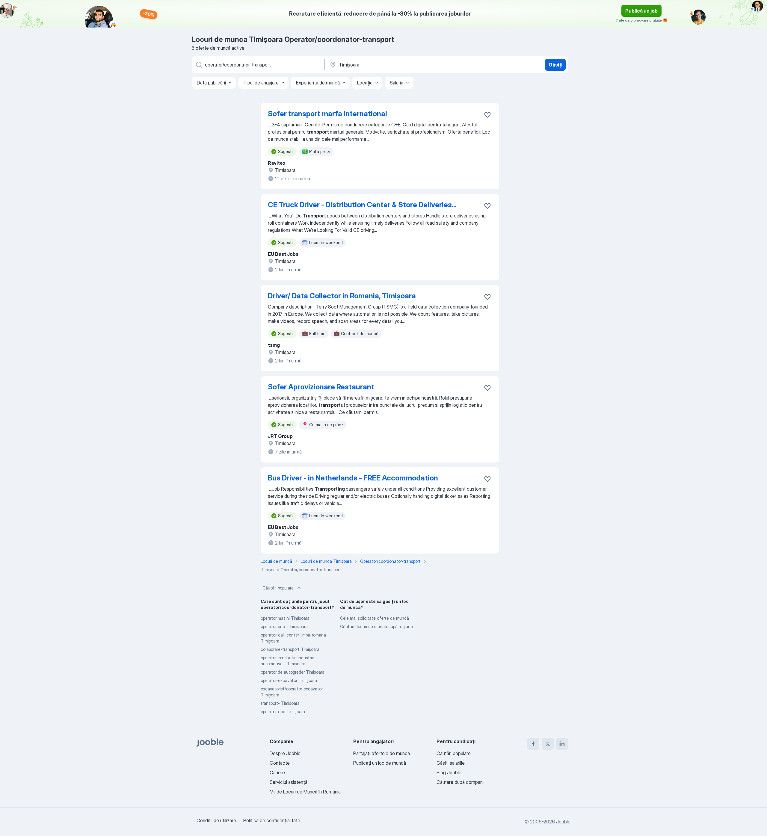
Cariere (277, 772)
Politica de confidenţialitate (271, 820)
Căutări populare (278, 587)
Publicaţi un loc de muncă (379, 763)
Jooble (563, 822)
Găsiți (555, 65)
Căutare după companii (460, 782)
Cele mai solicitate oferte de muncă (374, 618)
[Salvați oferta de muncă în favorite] (487, 114)
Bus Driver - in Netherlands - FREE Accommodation (353, 478)
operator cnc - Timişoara (284, 626)
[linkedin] (562, 744)
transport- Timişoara (280, 703)
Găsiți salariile (451, 763)
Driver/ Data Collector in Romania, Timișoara (342, 295)
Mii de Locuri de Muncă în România (305, 792)
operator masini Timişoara (285, 618)
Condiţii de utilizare (216, 820)
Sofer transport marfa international (327, 113)
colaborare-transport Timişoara (290, 649)
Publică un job (641, 11)
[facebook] (533, 744)
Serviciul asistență (288, 782)
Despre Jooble (285, 753)
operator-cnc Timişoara (283, 711)
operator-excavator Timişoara (289, 680)
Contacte (280, 763)
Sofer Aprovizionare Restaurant (321, 387)
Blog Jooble (449, 772)
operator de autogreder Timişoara (292, 672)
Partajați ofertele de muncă (381, 753)
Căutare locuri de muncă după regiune (376, 626)
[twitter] (548, 744)
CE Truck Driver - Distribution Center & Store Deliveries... (362, 204)
